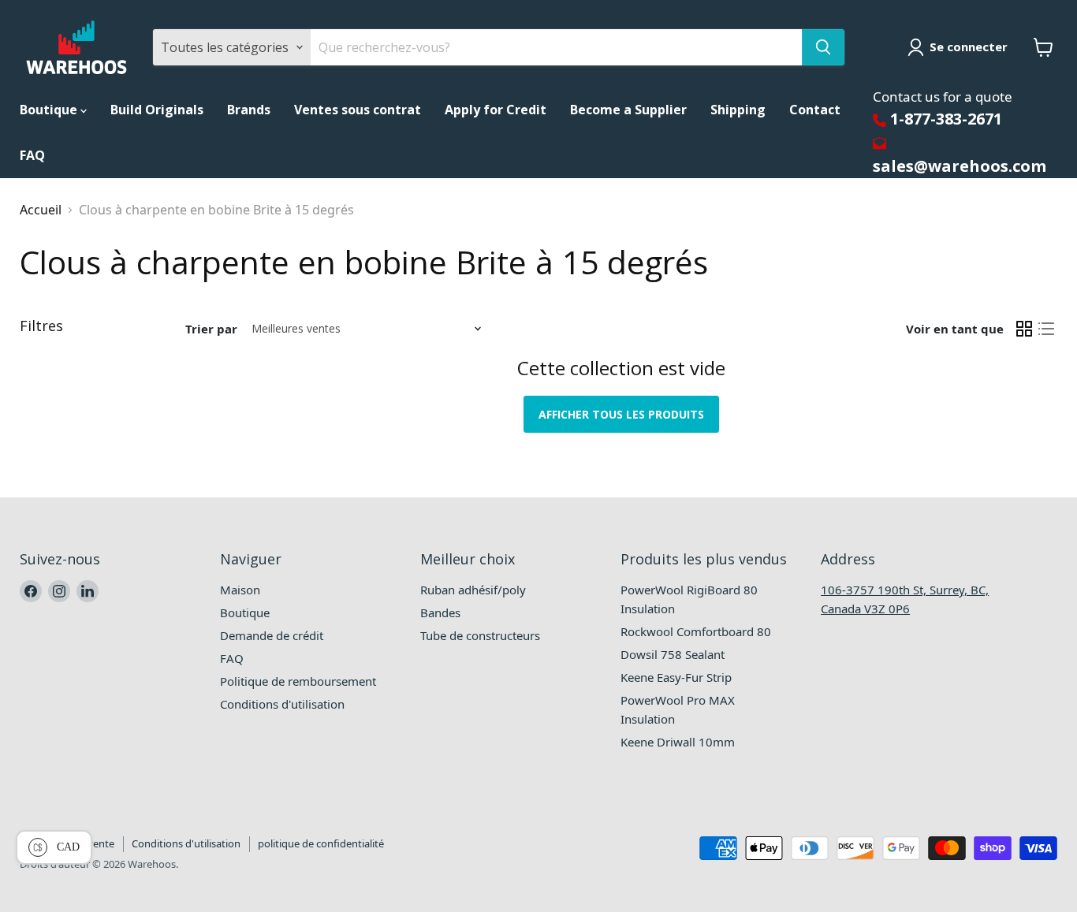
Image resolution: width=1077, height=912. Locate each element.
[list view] (1046, 329)
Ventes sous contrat (357, 109)
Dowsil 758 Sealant (672, 654)
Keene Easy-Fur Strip (676, 677)
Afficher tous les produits (621, 414)
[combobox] (556, 47)
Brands (248, 109)
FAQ (32, 155)
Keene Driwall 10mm (677, 742)
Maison (240, 589)
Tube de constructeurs (480, 635)
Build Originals (156, 109)
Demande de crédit (271, 635)
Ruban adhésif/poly (473, 589)
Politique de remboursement (298, 681)
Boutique (50, 109)
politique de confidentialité (321, 843)
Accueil (40, 209)
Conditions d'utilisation (282, 704)
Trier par (211, 329)
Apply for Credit (495, 109)
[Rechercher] (823, 47)
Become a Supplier (628, 109)
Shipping (738, 109)
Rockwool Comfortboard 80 (695, 631)
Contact (814, 109)
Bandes (440, 612)
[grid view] (1024, 329)
